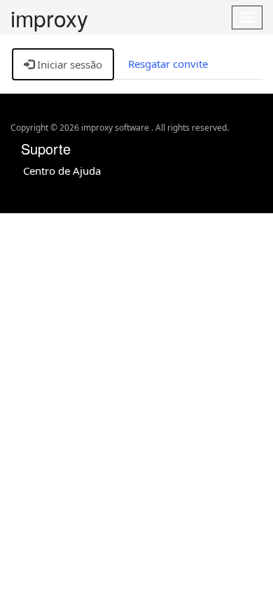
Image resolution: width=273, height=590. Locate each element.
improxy (49, 18)
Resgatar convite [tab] (168, 64)
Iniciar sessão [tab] (68, 64)
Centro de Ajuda (62, 171)
